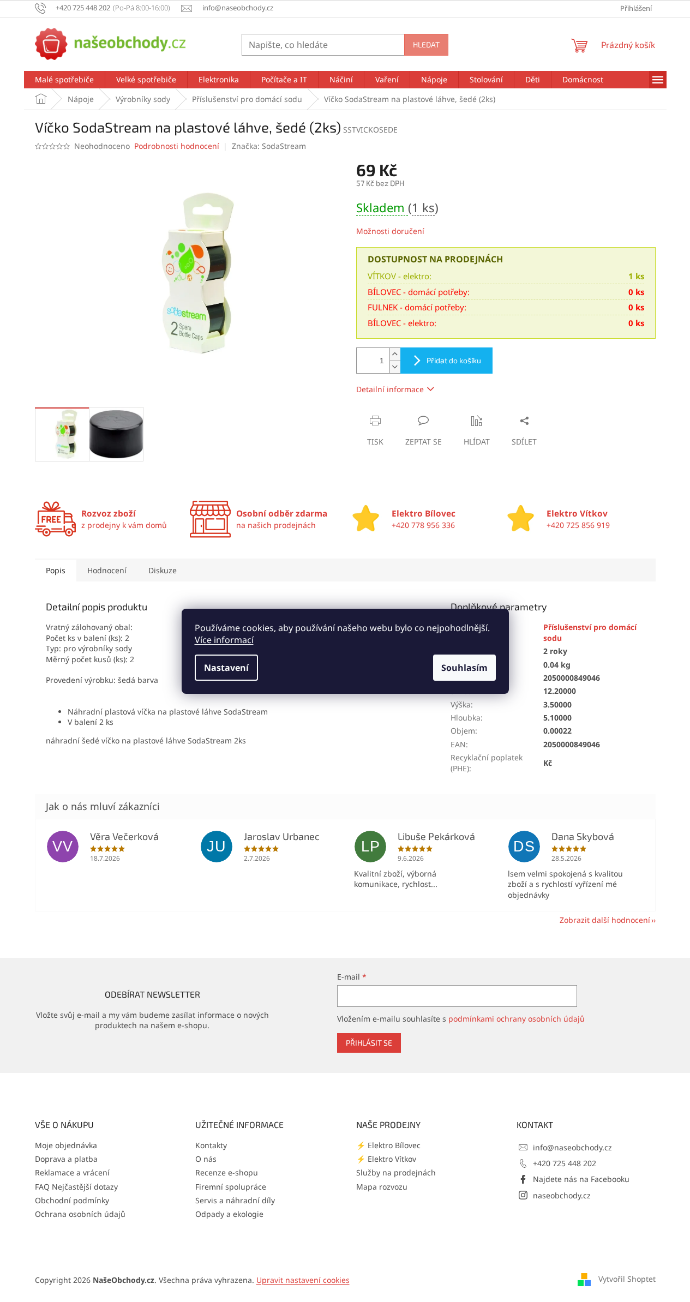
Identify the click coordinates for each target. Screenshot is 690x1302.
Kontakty (211, 1145)
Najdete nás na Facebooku (581, 1179)
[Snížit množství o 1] (394, 367)
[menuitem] (64, 79)
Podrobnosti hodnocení (176, 146)
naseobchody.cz (562, 1195)
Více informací (224, 640)
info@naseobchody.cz (572, 1147)
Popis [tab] (55, 570)
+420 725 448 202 (564, 1163)
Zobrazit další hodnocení (605, 920)
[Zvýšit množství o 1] (394, 354)
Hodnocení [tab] (107, 570)
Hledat (426, 44)
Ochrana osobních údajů (80, 1214)
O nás (206, 1159)
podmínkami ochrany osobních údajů (516, 1018)
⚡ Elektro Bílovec (388, 1145)
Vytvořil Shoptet (627, 1279)
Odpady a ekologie (229, 1214)
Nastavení (226, 668)
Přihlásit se (369, 1042)
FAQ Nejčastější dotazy (76, 1186)
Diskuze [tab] (162, 570)
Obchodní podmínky (72, 1200)
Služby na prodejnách (396, 1172)
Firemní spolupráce (230, 1186)
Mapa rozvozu (381, 1186)
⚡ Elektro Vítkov (386, 1159)
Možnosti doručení (390, 231)
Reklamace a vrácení (72, 1172)
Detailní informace (390, 389)
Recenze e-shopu (226, 1172)
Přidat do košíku (454, 360)
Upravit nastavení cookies (303, 1280)
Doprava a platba (66, 1159)
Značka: (269, 146)
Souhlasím (464, 668)
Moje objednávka (66, 1145)
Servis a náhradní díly (235, 1200)
